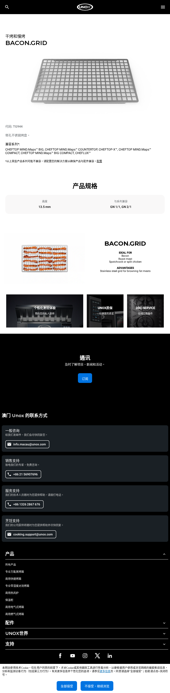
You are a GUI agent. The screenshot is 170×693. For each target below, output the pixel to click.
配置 (99, 161)
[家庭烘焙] (85, 7)
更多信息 (105, 671)
